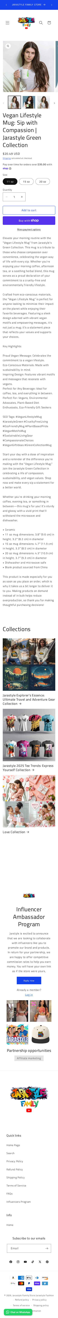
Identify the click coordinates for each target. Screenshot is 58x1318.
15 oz (26, 182)
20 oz (42, 182)
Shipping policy (41, 1305)
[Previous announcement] (6, 4)
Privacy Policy (14, 1161)
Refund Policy (14, 1169)
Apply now (29, 980)
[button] (7, 23)
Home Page (13, 1145)
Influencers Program (18, 1202)
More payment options (29, 229)
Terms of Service (16, 1185)
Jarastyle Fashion (45, 1295)
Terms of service (21, 1305)
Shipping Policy (15, 1177)
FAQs (9, 1193)
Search (10, 1153)
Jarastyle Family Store (24, 1295)
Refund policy (22, 1299)
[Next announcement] (51, 4)
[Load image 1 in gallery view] (14, 102)
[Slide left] (3, 103)
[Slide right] (54, 103)
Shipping (7, 158)
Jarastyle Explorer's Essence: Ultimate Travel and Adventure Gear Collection (29, 699)
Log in (29, 994)
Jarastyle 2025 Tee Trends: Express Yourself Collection (28, 768)
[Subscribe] (47, 1248)
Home (9, 1225)
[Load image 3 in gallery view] (43, 102)
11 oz (10, 182)
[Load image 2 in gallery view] (29, 102)
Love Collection (14, 832)
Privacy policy (39, 1299)
